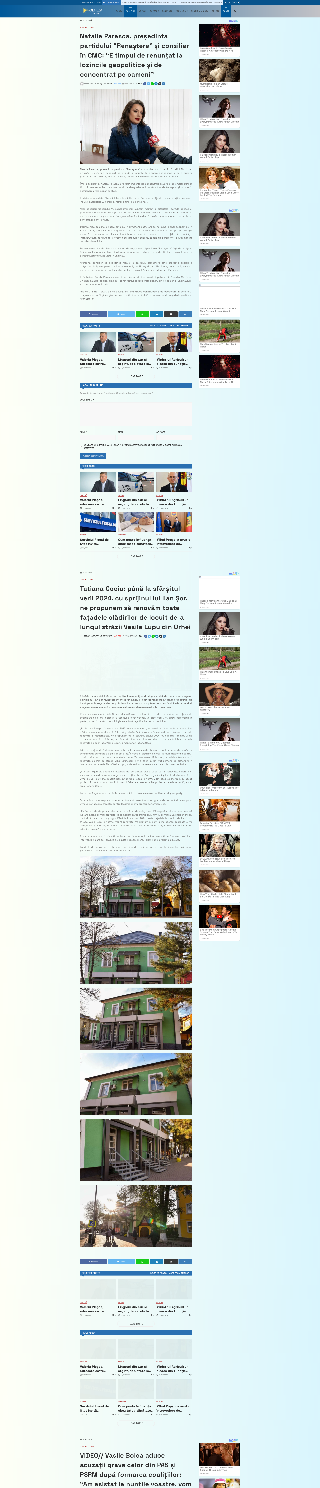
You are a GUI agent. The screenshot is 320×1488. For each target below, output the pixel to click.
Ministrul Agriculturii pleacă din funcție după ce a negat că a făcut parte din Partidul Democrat (173, 362)
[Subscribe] (238, 2)
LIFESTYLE (122, 535)
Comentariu (87, 400)
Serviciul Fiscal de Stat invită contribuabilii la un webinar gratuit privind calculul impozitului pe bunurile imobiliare (95, 542)
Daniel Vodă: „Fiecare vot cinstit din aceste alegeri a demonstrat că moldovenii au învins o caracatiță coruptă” (151, 2)
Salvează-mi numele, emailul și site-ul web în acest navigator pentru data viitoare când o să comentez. (133, 446)
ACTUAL (121, 355)
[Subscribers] (229, 2)
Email (122, 432)
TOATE (91, 27)
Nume (83, 432)
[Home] (81, 20)
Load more (136, 376)
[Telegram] (234, 2)
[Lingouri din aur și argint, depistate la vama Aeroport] (136, 342)
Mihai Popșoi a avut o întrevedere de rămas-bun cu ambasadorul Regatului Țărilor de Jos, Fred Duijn (173, 542)
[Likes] (225, 2)
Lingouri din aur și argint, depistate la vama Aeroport (133, 362)
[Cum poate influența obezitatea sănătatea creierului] (136, 522)
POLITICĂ (88, 20)
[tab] (158, 326)
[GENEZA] (93, 11)
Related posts (158, 326)
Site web (160, 432)
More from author (179, 326)
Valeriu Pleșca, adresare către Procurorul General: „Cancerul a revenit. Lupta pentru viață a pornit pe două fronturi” (96, 362)
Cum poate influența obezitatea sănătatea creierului (135, 542)
